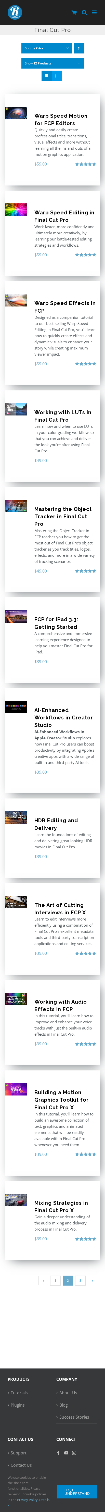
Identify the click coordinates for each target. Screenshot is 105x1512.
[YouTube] (66, 1453)
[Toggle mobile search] (84, 12)
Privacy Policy (27, 1499)
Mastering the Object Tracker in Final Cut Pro (63, 516)
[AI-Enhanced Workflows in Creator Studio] (16, 707)
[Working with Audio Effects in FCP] (16, 999)
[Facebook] (58, 1453)
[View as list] (57, 76)
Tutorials (19, 1393)
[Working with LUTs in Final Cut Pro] (16, 409)
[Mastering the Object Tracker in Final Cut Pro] (16, 506)
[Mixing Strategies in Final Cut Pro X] (16, 1200)
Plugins (18, 1405)
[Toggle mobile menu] (94, 12)
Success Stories (74, 1417)
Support (19, 1453)
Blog (63, 1405)
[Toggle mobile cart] (74, 12)
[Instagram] (74, 1453)
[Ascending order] (79, 48)
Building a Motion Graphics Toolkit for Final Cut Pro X (61, 1100)
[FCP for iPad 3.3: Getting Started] (16, 616)
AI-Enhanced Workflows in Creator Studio (63, 717)
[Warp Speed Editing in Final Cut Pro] (16, 209)
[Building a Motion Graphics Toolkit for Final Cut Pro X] (16, 1089)
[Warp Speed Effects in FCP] (16, 300)
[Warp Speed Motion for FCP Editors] (16, 113)
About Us (68, 1393)
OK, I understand (77, 1491)
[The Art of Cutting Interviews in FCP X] (16, 902)
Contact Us (21, 1465)
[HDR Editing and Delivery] (16, 817)
